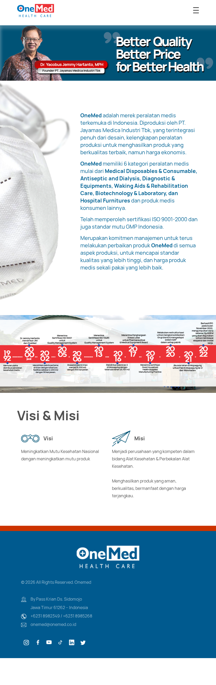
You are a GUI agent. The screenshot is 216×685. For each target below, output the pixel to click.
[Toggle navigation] (196, 10)
